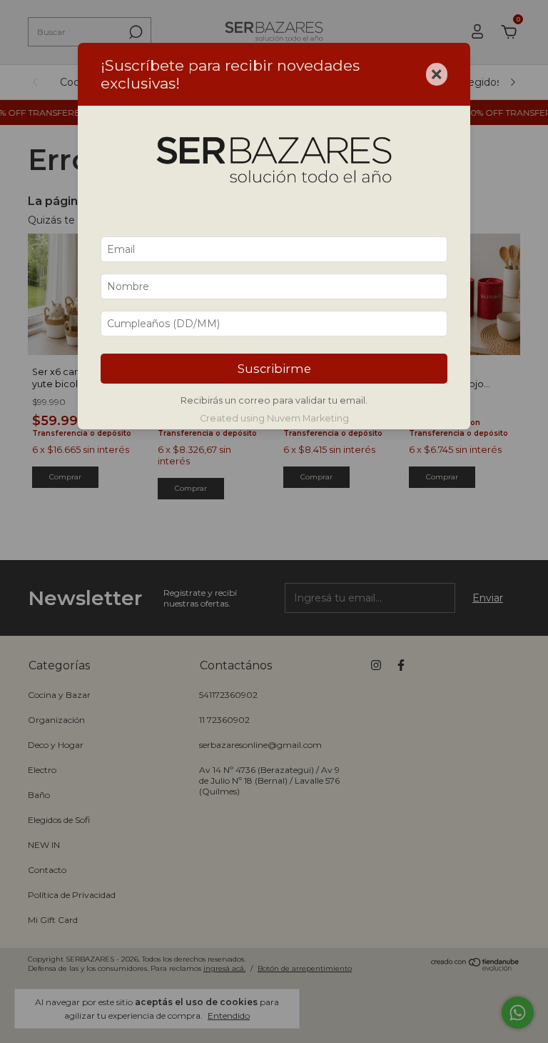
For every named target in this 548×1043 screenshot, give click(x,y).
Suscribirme (274, 368)
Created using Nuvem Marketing (274, 418)
